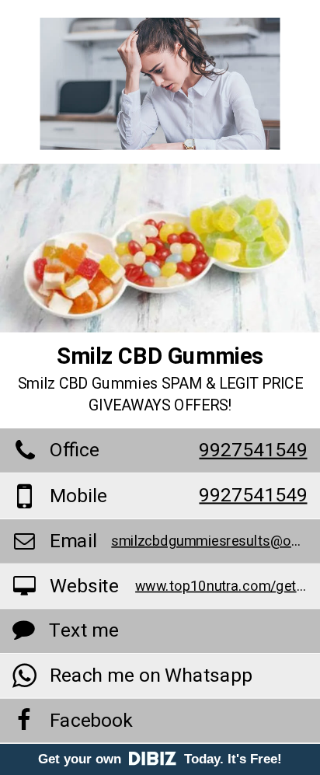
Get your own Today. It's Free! (160, 759)
